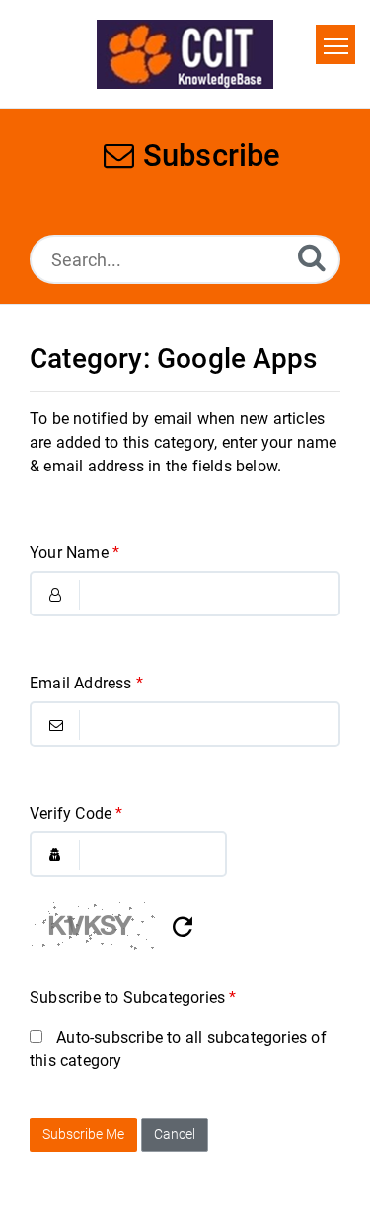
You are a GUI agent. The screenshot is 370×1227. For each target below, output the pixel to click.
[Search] (312, 257)
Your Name (74, 552)
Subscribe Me (83, 1134)
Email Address (86, 683)
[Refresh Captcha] (182, 927)
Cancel (174, 1134)
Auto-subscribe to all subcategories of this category (178, 1049)
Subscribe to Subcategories (133, 997)
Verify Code (76, 813)
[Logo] (185, 54)
